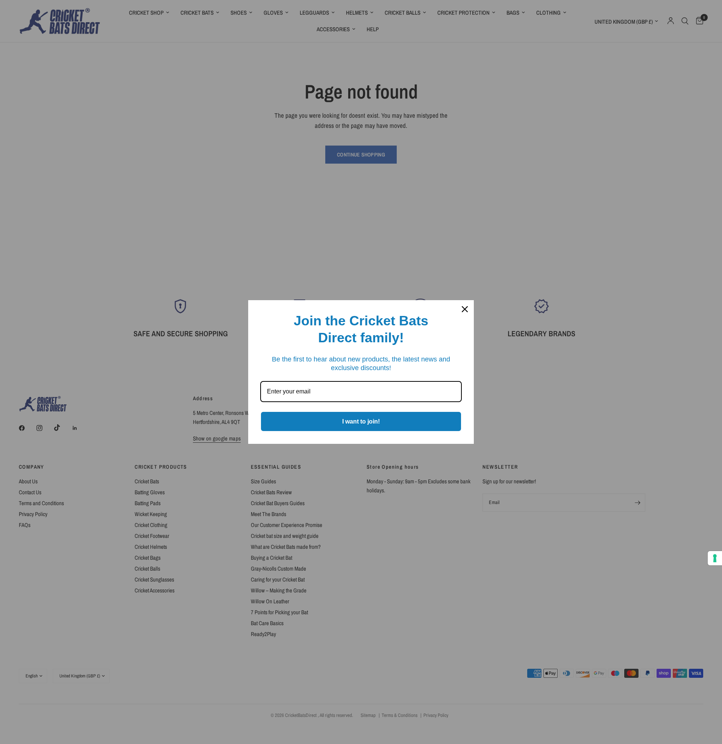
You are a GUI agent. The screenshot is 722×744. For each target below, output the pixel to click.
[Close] (465, 309)
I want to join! (361, 421)
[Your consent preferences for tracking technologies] (715, 558)
